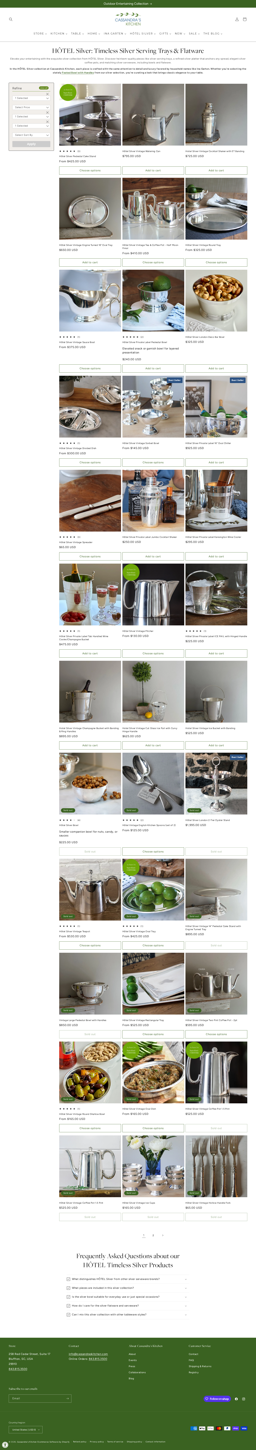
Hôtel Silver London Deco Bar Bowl (204, 337)
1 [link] (144, 1235)
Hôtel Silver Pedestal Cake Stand (77, 156)
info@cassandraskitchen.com (88, 1354)
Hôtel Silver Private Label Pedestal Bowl (144, 342)
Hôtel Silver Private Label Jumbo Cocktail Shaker (149, 537)
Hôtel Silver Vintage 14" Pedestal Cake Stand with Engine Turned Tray (213, 928)
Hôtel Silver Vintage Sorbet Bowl (140, 443)
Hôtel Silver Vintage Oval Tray (139, 931)
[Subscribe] (67, 1398)
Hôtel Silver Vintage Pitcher (137, 631)
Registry (194, 1372)
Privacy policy (97, 1442)
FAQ (191, 1360)
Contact (193, 1354)
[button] (11, 19)
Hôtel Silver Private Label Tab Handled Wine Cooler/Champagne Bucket (83, 638)
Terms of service (115, 1442)
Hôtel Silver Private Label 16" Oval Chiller (208, 443)
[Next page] (162, 1235)
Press (132, 1366)
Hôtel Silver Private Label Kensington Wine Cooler (213, 537)
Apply (31, 144)
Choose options (90, 170)
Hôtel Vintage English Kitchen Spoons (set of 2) (149, 825)
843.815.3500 (18, 1369)
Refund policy (80, 1442)
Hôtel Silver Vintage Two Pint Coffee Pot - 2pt (211, 1020)
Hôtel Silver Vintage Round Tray (203, 245)
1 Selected (21, 98)
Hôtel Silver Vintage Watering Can (141, 151)
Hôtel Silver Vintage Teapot (74, 931)
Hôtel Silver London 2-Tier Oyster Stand (207, 820)
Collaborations (137, 1372)
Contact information (155, 1442)
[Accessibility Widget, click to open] (5, 1444)
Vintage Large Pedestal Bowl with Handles (82, 1020)
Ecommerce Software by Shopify (53, 1442)
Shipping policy (134, 1442)
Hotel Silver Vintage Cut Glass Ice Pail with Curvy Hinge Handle (149, 730)
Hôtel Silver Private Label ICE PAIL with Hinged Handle (216, 636)
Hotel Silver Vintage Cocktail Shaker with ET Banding (214, 151)
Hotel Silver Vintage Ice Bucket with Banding (210, 728)
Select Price (22, 107)
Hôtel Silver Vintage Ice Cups (138, 1203)
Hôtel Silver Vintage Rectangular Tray (143, 1020)
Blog (131, 1378)
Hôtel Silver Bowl (68, 825)
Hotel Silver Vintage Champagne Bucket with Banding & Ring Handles (89, 730)
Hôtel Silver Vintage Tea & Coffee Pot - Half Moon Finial (150, 247)
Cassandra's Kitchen (27, 1442)
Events (133, 1360)
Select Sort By (24, 135)
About (132, 1354)
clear (48, 94)
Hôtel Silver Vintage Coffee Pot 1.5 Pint (207, 1109)
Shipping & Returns (200, 1366)
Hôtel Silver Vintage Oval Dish (139, 1109)
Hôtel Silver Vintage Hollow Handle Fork (207, 1203)
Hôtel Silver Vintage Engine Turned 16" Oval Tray (86, 245)
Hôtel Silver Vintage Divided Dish (77, 448)
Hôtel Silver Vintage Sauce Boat (77, 342)
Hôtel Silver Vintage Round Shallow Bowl (82, 1114)
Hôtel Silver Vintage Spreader (75, 542)
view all (44, 88)
